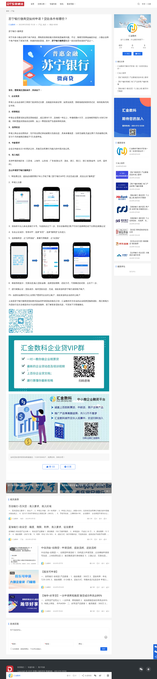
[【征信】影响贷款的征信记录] (122, 232)
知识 (44, 24)
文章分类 (41, 4)
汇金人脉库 (121, 73)
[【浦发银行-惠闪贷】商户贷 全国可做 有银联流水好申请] (122, 209)
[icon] (141, 669)
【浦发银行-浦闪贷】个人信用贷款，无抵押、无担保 (139, 220)
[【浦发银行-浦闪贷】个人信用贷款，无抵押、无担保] (122, 221)
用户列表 (41, 667)
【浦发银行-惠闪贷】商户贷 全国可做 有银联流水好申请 (139, 209)
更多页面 (70, 4)
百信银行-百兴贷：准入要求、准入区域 (30, 506)
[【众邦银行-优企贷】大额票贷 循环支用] (122, 255)
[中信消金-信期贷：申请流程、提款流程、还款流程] (24, 555)
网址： (81, 644)
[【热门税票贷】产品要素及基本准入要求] (122, 175)
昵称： (14, 644)
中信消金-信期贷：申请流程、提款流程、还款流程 (68, 547)
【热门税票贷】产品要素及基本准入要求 (132, 77)
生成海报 (88, 675)
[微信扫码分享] (95, 675)
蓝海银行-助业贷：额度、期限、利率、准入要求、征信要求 (41, 527)
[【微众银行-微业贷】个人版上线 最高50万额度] (122, 198)
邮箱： (48, 644)
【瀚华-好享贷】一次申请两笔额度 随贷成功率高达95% (71, 595)
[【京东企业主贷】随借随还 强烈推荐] (122, 244)
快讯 (61, 4)
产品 (40, 24)
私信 (138, 54)
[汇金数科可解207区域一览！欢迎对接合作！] (122, 151)
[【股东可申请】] (24, 579)
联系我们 (20, 667)
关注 (128, 54)
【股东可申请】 (49, 571)
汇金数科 (12, 24)
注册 (149, 4)
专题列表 (53, 4)
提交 (103, 649)
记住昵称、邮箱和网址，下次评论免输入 (26, 649)
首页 (32, 4)
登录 (143, 4)
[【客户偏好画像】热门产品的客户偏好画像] (122, 186)
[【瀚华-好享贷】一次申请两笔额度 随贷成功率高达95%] (24, 603)
